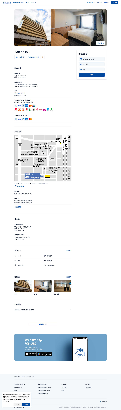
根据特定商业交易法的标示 (76, 407)
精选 (27, 3)
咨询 (62, 390)
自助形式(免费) (21, 93)
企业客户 (99, 2)
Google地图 (20, 186)
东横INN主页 (17, 376)
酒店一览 (33, 3)
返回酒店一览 (43, 324)
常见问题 (106, 2)
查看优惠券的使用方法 (31, 347)
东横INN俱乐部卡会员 (44, 390)
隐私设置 (60, 407)
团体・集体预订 (20, 57)
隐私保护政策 (66, 407)
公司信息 (87, 384)
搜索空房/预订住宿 (18, 3)
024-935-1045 (34, 57)
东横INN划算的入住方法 (44, 387)
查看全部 (68, 250)
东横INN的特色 (42, 384)
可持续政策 (88, 387)
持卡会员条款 (104, 407)
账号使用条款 (97, 407)
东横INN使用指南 (43, 393)
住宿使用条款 (90, 407)
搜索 (91, 75)
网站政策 (84, 407)
